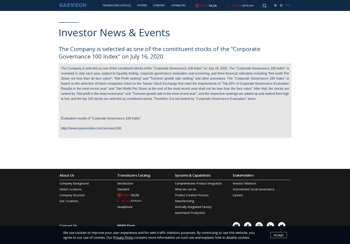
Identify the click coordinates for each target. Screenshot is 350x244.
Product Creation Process (192, 195)
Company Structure (72, 195)
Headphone (124, 207)
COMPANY (159, 5)
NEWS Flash (126, 226)
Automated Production (190, 213)
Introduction (125, 183)
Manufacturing (184, 201)
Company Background (74, 183)
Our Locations (69, 201)
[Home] (73, 5)
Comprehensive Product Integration (198, 183)
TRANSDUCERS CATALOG (116, 5)
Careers (238, 195)
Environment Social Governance (253, 189)
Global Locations (71, 189)
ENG (288, 5)
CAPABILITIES (178, 5)
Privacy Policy (123, 237)
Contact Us (68, 226)
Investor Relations (244, 183)
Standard (123, 189)
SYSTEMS (142, 5)
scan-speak (233, 5)
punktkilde (198, 5)
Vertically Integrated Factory (193, 207)
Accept (279, 235)
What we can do (185, 189)
